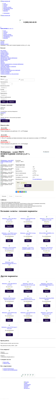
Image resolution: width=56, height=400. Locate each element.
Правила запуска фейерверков (10, 369)
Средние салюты (4, 54)
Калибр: (17, 169)
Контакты (5, 10)
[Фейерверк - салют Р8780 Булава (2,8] (28, 216)
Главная (2, 41)
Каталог (2, 42)
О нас (4, 3)
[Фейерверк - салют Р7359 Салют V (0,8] (9, 325)
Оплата (5, 5)
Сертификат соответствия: (22, 177)
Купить (28, 185)
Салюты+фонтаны (5, 65)
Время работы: (19, 171)
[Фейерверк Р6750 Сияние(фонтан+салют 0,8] (28, 296)
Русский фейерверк (37, 179)
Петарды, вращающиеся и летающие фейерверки (12, 64)
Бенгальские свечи (5, 67)
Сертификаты (6, 9)
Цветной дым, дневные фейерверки (9, 57)
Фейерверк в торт (5, 56)
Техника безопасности (8, 368)
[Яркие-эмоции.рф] (5, 1)
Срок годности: (19, 175)
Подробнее (3, 112)
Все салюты (3, 50)
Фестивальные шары (5, 59)
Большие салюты (4, 44)
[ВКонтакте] (16, 192)
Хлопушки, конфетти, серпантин (8, 66)
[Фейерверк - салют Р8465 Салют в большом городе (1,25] (9, 231)
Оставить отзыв (18, 196)
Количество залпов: (20, 167)
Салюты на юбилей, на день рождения (10, 73)
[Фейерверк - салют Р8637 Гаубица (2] (28, 231)
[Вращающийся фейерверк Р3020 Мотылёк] (46, 296)
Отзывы (10, 196)
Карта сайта (6, 362)
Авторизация (6, 13)
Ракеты (2, 61)
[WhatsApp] (24, 192)
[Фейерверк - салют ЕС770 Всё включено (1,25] (46, 216)
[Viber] (22, 192)
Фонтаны (3, 62)
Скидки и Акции (7, 7)
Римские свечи (4, 60)
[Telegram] (26, 192)
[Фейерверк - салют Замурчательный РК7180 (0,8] (9, 260)
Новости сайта (6, 363)
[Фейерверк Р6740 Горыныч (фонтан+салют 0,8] (9, 296)
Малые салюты (4, 55)
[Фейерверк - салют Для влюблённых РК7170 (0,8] (28, 281)
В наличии (18, 160)
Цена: (18, 182)
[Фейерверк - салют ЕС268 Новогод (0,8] (46, 310)
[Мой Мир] (20, 192)
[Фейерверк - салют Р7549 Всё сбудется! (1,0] (9, 245)
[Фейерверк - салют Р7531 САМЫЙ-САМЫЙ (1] (28, 245)
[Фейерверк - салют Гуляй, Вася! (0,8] (9, 216)
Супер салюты (4, 51)
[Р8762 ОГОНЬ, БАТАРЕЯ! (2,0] (46, 231)
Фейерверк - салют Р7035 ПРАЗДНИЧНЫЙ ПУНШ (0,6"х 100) (47, 285)
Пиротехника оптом (8, 8)
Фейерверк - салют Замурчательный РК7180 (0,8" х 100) (9, 263)
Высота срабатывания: (21, 173)
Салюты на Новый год (6, 71)
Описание (4, 196)
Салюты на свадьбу (5, 72)
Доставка (5, 4)
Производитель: (19, 179)
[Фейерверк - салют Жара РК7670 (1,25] (9, 281)
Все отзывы (5, 120)
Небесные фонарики (5, 69)
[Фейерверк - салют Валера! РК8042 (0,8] (46, 245)
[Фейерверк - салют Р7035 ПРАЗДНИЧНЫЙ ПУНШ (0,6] (46, 281)
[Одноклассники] (18, 192)
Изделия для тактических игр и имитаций (10, 70)
